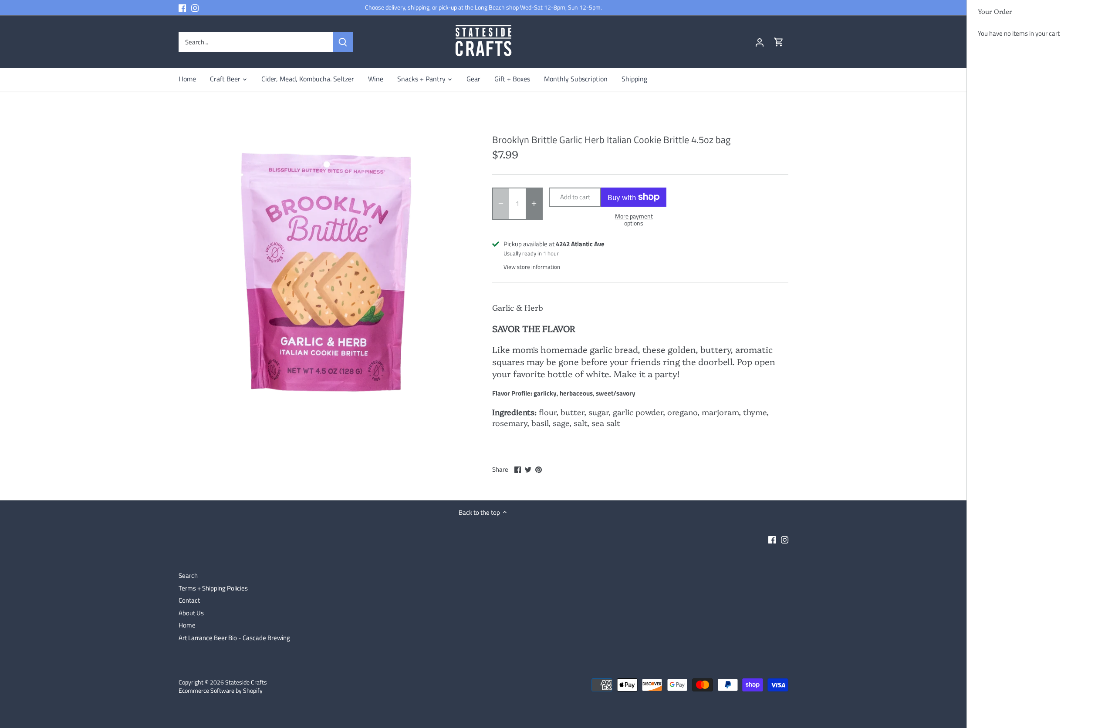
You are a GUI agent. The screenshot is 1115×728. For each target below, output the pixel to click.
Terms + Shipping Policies (213, 588)
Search (188, 575)
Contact (189, 600)
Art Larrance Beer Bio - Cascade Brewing (234, 638)
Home (187, 625)
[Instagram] (195, 7)
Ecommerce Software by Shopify (221, 690)
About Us (191, 613)
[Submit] (343, 42)
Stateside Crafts (246, 682)
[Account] (759, 42)
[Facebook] (182, 7)
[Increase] (534, 203)
